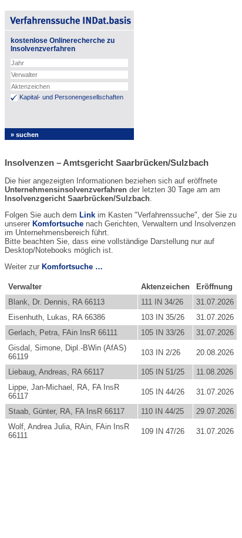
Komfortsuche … (72, 266)
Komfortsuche (57, 223)
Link (87, 214)
